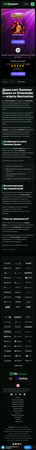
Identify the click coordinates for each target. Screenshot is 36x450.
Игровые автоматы (17, 400)
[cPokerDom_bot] (24, 394)
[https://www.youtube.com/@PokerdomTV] (11, 394)
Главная (5, 81)
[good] (20, 66)
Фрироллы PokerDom (18, 402)
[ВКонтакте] (13, 444)
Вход (26, 4)
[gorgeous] (23, 66)
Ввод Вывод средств (18, 406)
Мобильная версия (18, 404)
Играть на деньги (18, 73)
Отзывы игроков (18, 410)
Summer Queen (21, 81)
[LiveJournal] (23, 444)
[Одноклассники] (16, 444)
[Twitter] (18, 444)
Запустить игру (18, 41)
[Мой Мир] (21, 444)
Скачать (18, 419)
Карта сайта (18, 421)
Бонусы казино (18, 408)
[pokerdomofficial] (20, 394)
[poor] (15, 66)
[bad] (12, 66)
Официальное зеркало (17, 415)
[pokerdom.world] (16, 394)
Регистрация (18, 417)
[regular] (18, 66)
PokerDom (5, 107)
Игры (12, 81)
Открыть (27, 447)
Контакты (18, 413)
